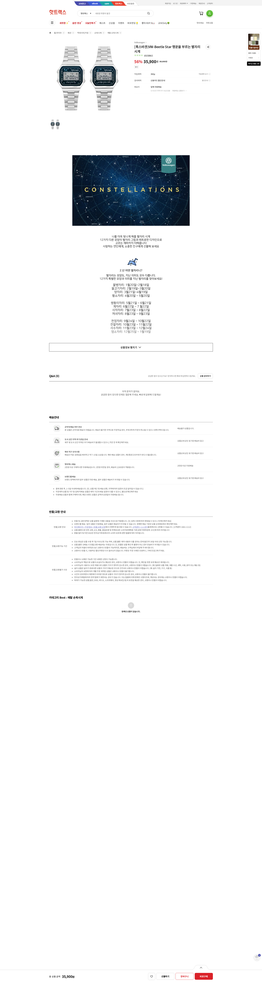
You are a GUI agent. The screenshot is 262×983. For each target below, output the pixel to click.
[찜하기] (151, 976)
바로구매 (204, 976)
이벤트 (121, 23)
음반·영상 (76, 23)
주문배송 (193, 3)
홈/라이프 (58, 32)
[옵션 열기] (201, 967)
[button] (208, 47)
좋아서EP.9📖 (148, 23)
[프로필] (209, 13)
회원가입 (168, 3)
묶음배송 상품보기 (178, 90)
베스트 (102, 23)
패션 (69, 32)
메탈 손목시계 (113, 32)
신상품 (112, 23)
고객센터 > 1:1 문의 (140, 527)
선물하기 (165, 976)
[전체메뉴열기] (52, 23)
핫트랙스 (84, 13)
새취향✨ (63, 23)
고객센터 (210, 3)
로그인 (175, 3)
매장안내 (202, 3)
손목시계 (97, 32)
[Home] (50, 33)
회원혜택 (183, 3)
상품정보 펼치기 (128, 347)
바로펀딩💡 (132, 23)
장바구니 (185, 976)
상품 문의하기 (205, 376)
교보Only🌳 (164, 23)
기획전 (250, 58)
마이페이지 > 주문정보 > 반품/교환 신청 (89, 527)
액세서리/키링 (82, 32)
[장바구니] (201, 13)
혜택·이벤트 (252, 53)
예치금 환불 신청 (253, 63)
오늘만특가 (90, 23)
